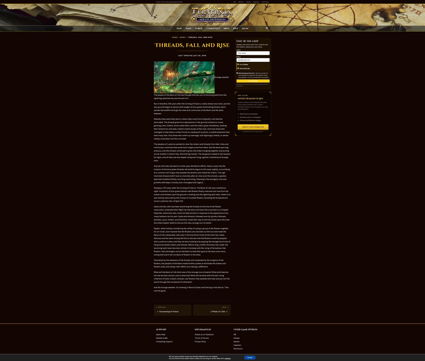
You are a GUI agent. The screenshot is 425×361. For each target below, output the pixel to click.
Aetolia (248, 2)
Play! (179, 28)
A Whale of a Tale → (219, 311)
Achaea (240, 2)
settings (228, 359)
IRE (235, 2)
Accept (249, 357)
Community (213, 28)
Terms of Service (202, 338)
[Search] (267, 28)
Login (245, 28)
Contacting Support (164, 341)
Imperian (256, 2)
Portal (199, 28)
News (226, 28)
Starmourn (265, 2)
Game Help (160, 334)
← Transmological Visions (168, 311)
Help (235, 28)
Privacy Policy (200, 341)
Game (188, 28)
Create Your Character (253, 127)
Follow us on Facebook (204, 334)
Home (175, 37)
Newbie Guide (162, 338)
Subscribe (253, 81)
